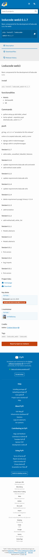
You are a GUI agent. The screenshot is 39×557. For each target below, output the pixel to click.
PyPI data (5, 296)
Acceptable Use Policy (18, 467)
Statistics (19, 417)
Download (7, 286)
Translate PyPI (18, 439)
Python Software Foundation (20, 363)
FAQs (19, 400)
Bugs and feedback (19, 434)
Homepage (8, 283)
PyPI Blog (19, 412)
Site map (30, 553)
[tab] (19, 46)
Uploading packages (18, 392)
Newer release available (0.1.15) (14, 302)
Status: (19, 369)
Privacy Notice (18, 464)
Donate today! (19, 374)
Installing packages (19, 389)
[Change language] (34, 4)
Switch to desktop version (19, 473)
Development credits (18, 445)
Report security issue (19, 459)
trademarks (11, 551)
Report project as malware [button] (19, 344)
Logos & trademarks (19, 420)
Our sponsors (19, 423)
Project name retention (19, 398)
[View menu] (29, 4)
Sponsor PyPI (19, 442)
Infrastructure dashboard (19, 414)
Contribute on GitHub (18, 437)
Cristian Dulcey (12, 327)
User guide (18, 395)
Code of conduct (19, 462)
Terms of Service (19, 456)
